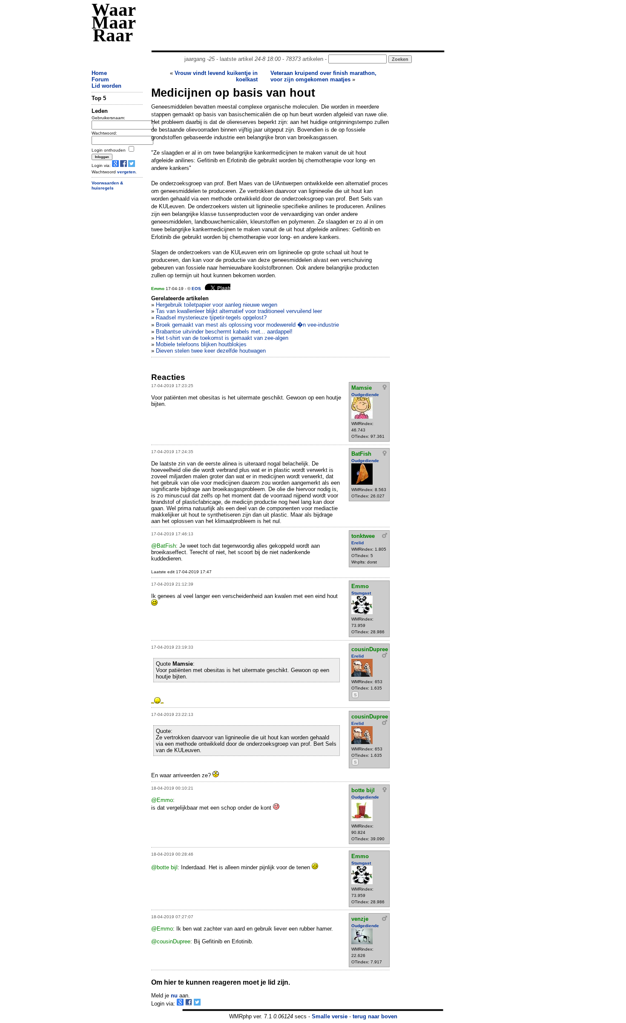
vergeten (126, 172)
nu (174, 995)
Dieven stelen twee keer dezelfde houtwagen (211, 351)
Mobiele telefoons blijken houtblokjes (201, 344)
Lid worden (106, 86)
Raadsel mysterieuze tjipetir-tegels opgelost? (211, 317)
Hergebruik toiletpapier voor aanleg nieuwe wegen (216, 305)
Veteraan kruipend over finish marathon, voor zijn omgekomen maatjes (323, 76)
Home (99, 73)
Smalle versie (329, 1016)
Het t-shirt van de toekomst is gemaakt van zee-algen (222, 338)
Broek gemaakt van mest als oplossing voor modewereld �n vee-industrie (247, 325)
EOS (196, 288)
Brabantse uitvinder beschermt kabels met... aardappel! (224, 331)
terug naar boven (375, 1016)
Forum (100, 79)
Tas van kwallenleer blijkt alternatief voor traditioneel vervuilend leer (239, 311)
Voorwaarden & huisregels (107, 186)
